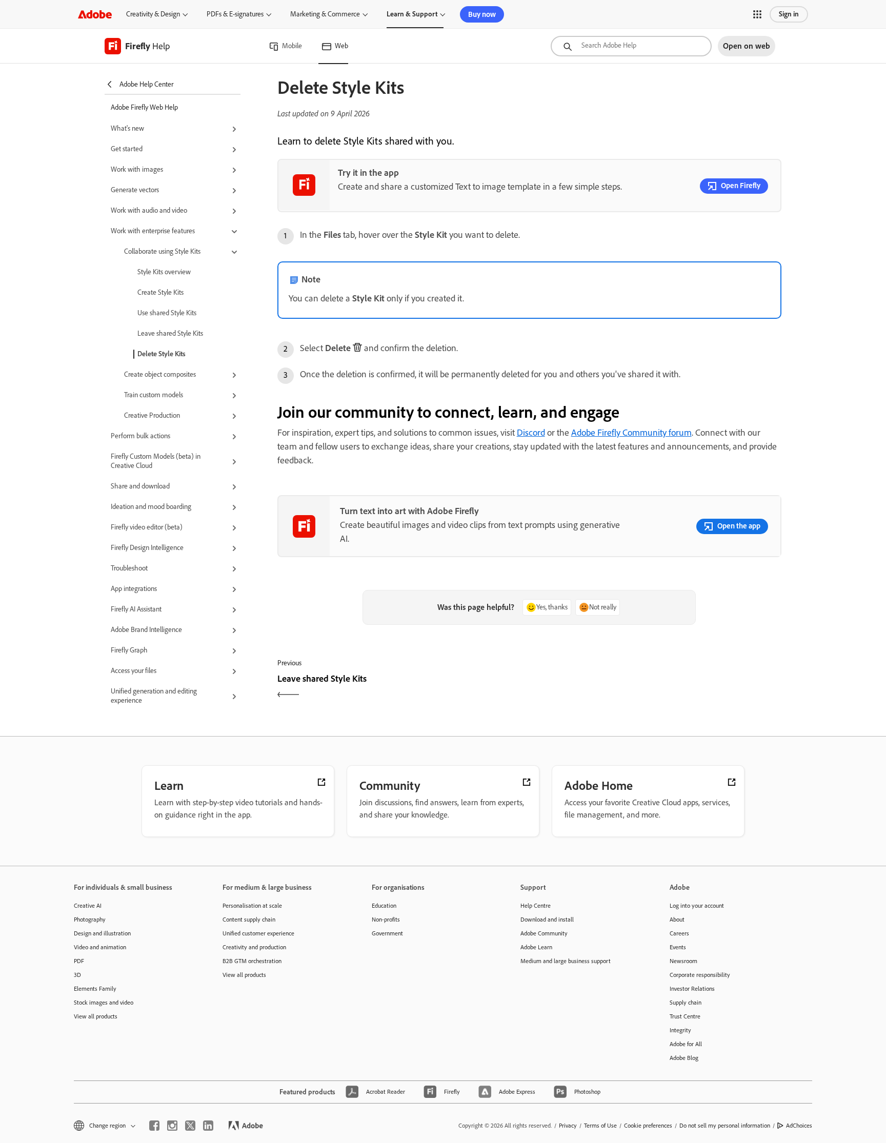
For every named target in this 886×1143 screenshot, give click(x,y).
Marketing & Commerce (325, 14)
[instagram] (172, 1125)
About (677, 919)
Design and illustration (102, 933)
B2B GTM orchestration (252, 961)
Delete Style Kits (161, 354)
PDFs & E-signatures (235, 14)
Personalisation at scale (252, 905)
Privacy (568, 1125)
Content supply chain (249, 919)
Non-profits (386, 919)
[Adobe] (95, 14)
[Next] (656, 688)
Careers (679, 933)
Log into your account (697, 905)
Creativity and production (254, 947)
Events (678, 947)
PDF (79, 961)
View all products (95, 1016)
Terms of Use (600, 1125)
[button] (757, 14)
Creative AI (88, 905)
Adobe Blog (684, 1058)
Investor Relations (692, 988)
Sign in (789, 14)
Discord (531, 432)
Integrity (680, 1030)
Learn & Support (412, 14)
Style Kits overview (164, 272)
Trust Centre (685, 1016)
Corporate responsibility (700, 974)
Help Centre (535, 905)
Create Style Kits (160, 292)
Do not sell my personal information (724, 1125)
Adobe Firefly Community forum (631, 432)
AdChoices (799, 1125)
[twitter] (190, 1125)
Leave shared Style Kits (170, 333)
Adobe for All (686, 1044)
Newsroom (683, 961)
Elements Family (95, 988)
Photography (90, 919)
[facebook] (154, 1125)
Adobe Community (544, 933)
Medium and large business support (565, 961)
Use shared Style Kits (166, 313)
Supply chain (685, 1002)
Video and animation (100, 947)
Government (387, 933)
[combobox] (631, 46)
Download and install (547, 919)
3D (77, 974)
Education (384, 905)
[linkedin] (208, 1125)
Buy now (482, 14)
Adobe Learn (536, 947)
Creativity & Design (153, 14)
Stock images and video (103, 1002)
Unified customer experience (258, 933)
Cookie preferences (648, 1125)
